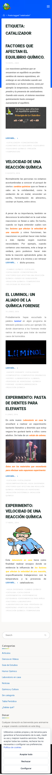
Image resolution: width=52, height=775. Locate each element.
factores (11, 601)
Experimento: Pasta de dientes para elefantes (26, 403)
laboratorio (24, 601)
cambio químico (15, 269)
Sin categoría (8, 695)
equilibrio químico (16, 149)
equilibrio (39, 146)
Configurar (26, 768)
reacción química (16, 281)
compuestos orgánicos (33, 375)
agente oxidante (15, 372)
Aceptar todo (26, 754)
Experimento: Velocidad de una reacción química (24, 511)
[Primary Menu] (48, 6)
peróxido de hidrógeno (19, 381)
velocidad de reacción (18, 285)
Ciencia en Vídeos (10, 659)
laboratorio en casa (17, 604)
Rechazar (26, 761)
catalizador (13, 143)
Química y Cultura (10, 689)
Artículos (6, 653)
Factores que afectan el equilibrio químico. (25, 52)
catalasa (29, 269)
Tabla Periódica (9, 701)
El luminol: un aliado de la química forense (23, 300)
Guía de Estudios (10, 665)
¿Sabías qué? (8, 707)
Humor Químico (9, 671)
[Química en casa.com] (6, 6)
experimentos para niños (32, 598)
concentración (30, 143)
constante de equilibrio (19, 146)
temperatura (13, 152)
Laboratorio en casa (11, 677)
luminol (36, 378)
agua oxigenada (15, 589)
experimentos (14, 595)
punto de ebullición (28, 607)
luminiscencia (23, 378)
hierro (10, 378)
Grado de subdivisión (26, 278)
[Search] (45, 635)
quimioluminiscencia (26, 384)
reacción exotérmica (18, 492)
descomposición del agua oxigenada (25, 483)
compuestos (13, 375)
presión (32, 149)
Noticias (6, 683)
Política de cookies (12, 747)
